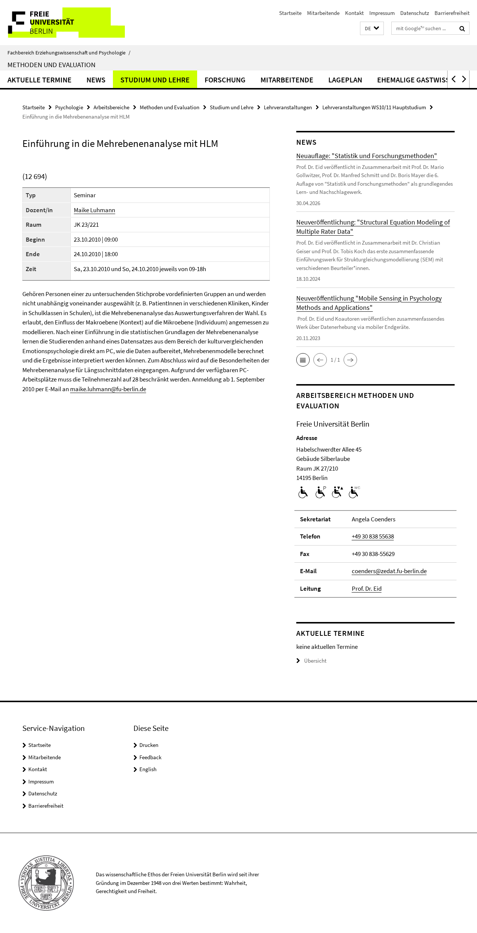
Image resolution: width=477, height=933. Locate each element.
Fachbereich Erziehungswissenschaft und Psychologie (68, 52)
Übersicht (315, 660)
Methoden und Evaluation (51, 64)
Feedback (150, 757)
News (95, 79)
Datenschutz (414, 12)
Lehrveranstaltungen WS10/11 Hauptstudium (374, 107)
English (148, 769)
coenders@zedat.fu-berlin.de (389, 571)
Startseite (290, 12)
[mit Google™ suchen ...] (462, 28)
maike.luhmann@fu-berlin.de (108, 389)
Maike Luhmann (94, 210)
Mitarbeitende (323, 12)
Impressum (382, 12)
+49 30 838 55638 (373, 536)
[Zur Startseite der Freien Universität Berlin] (62, 22)
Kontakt (354, 12)
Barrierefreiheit (452, 12)
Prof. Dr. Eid (367, 588)
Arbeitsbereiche (111, 107)
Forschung (225, 79)
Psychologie (69, 107)
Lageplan (345, 79)
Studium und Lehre (155, 79)
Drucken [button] (148, 744)
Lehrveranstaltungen (288, 107)
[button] (372, 28)
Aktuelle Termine (39, 79)
